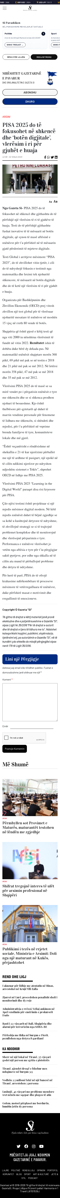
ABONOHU (30, 92)
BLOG (19, 1174)
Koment (7, 679)
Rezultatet (37, 342)
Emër (5, 726)
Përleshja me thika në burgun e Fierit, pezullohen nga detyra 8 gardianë (25, 1036)
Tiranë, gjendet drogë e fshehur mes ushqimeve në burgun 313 (24, 1070)
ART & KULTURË (41, 1174)
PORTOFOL (52, 1170)
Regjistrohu (44, 57)
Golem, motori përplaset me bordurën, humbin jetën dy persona (25, 1105)
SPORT (27, 1174)
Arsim (6, 116)
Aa (50, 201)
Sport (54, 33)
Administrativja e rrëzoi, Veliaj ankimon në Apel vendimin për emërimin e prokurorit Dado (28, 1012)
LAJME (5, 1170)
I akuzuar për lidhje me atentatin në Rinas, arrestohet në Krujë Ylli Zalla (28, 987)
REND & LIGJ (28, 1170)
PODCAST (33, 1178)
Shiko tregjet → (15, 45)
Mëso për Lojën (16, 57)
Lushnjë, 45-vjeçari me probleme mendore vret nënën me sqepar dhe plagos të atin (28, 1093)
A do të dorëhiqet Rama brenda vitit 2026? (22, 38)
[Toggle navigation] (4, 8)
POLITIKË (15, 1170)
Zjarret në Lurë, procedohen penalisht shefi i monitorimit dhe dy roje (29, 999)
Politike (8, 33)
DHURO (30, 101)
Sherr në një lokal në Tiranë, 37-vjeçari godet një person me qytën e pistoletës (26, 1058)
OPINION (41, 1170)
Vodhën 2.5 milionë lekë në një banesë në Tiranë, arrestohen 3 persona (27, 1081)
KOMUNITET (8, 1174)
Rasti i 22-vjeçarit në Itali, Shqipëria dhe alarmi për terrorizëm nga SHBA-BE (27, 1025)
